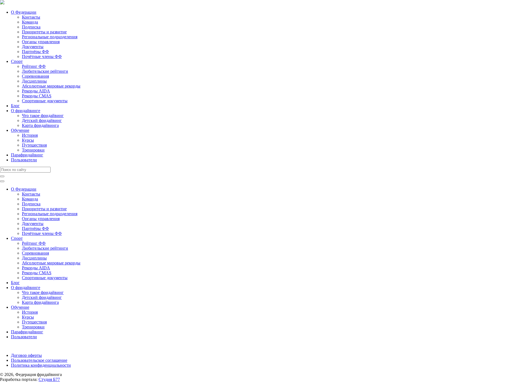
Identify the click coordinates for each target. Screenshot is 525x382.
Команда (30, 22)
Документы (32, 46)
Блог (15, 105)
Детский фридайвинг (42, 120)
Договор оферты (26, 355)
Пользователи (24, 160)
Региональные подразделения (49, 36)
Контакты (31, 17)
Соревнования (35, 76)
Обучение (20, 130)
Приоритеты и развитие (44, 32)
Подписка (31, 27)
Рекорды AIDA (36, 91)
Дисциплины (34, 81)
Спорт (17, 61)
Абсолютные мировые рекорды (51, 86)
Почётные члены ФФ (42, 56)
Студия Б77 (49, 379)
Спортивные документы (45, 100)
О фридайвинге (25, 110)
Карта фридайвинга (40, 125)
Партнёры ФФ (35, 51)
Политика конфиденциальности (41, 365)
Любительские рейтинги (45, 71)
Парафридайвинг (27, 155)
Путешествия (34, 145)
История (30, 135)
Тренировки (33, 150)
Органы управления (41, 41)
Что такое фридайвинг (43, 115)
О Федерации (23, 12)
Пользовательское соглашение (39, 360)
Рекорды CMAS (36, 96)
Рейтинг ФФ (34, 66)
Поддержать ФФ (15, 346)
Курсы (28, 140)
